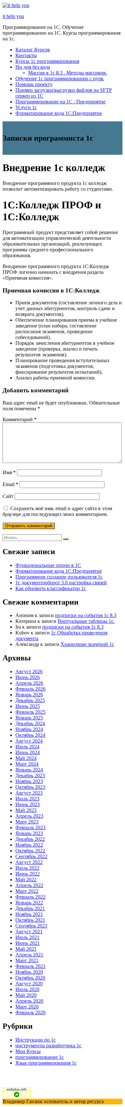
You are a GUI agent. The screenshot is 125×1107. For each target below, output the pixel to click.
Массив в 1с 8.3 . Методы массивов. (67, 72)
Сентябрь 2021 (31, 925)
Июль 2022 (27, 868)
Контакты (26, 55)
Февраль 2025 (30, 712)
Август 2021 (29, 931)
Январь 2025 (29, 717)
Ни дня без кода (32, 67)
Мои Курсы (28, 1051)
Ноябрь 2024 (29, 729)
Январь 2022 (29, 902)
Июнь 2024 (27, 752)
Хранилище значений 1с (87, 644)
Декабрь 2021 (30, 908)
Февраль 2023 (30, 827)
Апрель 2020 (29, 1001)
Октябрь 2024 (30, 735)
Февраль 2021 (30, 966)
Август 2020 (29, 983)
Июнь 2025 (27, 706)
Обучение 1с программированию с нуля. (59, 78)
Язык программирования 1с (46, 1063)
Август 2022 (29, 862)
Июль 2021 (27, 937)
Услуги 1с (26, 107)
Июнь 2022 (27, 873)
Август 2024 (29, 741)
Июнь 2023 (27, 804)
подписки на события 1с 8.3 (85, 615)
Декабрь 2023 (30, 775)
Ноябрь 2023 (29, 781)
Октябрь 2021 (30, 920)
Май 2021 (26, 949)
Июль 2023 (27, 798)
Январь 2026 (29, 694)
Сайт (8, 496)
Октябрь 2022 (30, 850)
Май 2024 (26, 758)
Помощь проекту (34, 84)
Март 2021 (26, 960)
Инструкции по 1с (35, 1039)
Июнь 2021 (27, 943)
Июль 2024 (27, 746)
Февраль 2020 (30, 1012)
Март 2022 (26, 891)
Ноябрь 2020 (29, 972)
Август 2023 (29, 793)
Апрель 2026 (29, 683)
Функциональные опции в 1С (48, 565)
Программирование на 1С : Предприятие (60, 101)
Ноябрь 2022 (29, 845)
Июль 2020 (27, 989)
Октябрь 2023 (30, 787)
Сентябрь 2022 (31, 856)
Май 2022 (26, 879)
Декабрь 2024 (30, 723)
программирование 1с (39, 1057)
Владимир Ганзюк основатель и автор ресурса (53, 1101)
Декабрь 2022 (30, 839)
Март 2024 (26, 764)
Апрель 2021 (29, 954)
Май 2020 (26, 995)
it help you (13, 16)
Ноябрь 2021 (29, 914)
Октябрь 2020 (30, 978)
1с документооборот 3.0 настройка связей (61, 582)
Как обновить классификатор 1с (50, 588)
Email (10, 484)
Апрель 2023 (29, 816)
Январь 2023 (29, 833)
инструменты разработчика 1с (48, 1045)
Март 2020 (26, 1006)
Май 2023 (26, 810)
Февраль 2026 (30, 689)
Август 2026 (29, 671)
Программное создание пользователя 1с (59, 577)
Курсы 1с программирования (47, 61)
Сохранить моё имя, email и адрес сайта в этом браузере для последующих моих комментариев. (57, 511)
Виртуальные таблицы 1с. (86, 621)
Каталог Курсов (32, 49)
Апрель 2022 (29, 885)
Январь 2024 (29, 769)
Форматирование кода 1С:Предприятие (58, 571)
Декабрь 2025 (30, 700)
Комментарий (20, 419)
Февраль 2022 (30, 897)
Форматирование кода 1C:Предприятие (58, 113)
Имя (9, 472)
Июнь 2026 (27, 677)
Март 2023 (26, 821)
